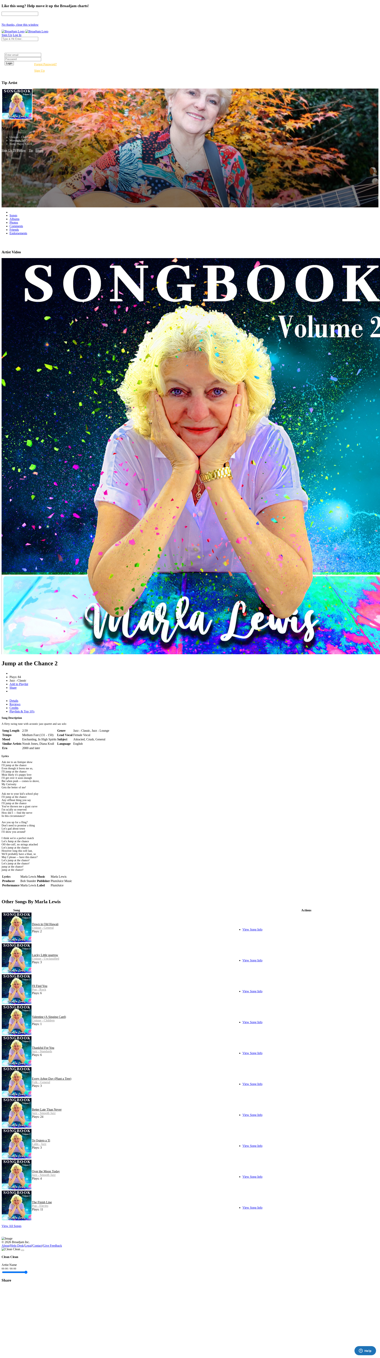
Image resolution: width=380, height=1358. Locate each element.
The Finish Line (42, 1202)
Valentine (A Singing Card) (49, 1016)
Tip (31, 150)
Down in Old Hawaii (45, 924)
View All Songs (11, 1226)
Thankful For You (43, 1047)
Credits (14, 708)
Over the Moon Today (46, 1171)
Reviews (15, 704)
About (6, 1245)
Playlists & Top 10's (22, 711)
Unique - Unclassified (45, 958)
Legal (28, 1245)
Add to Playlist (19, 684)
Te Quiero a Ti (41, 1140)
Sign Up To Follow (14, 150)
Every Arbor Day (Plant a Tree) (51, 1078)
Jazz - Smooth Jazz (44, 1113)
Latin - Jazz (39, 1144)
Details (14, 700)
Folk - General (41, 1082)
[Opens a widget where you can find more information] (365, 1351)
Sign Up (39, 70)
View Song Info (252, 929)
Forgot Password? (45, 64)
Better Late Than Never (47, 1109)
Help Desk (17, 1245)
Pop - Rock (39, 989)
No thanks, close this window (20, 24)
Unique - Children (43, 1020)
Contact (37, 1245)
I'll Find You (39, 986)
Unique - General (43, 927)
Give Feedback (52, 1245)
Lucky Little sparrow (45, 955)
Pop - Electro (40, 1205)
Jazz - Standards (42, 1051)
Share (39, 150)
